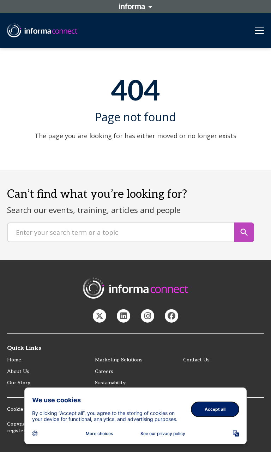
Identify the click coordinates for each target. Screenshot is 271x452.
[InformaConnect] (99, 316)
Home (14, 360)
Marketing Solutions (119, 360)
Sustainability (110, 383)
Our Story (18, 383)
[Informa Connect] (123, 316)
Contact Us (196, 360)
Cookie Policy (22, 409)
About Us (18, 371)
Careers (104, 371)
